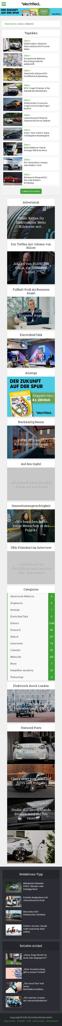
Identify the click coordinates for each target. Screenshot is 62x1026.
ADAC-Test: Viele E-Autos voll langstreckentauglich (36, 134)
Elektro (27, 40)
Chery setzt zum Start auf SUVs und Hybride (31, 781)
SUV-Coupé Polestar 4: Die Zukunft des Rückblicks (37, 89)
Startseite (10, 23)
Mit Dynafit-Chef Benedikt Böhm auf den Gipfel (31, 484)
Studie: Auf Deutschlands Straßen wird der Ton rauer (31, 814)
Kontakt (21, 1020)
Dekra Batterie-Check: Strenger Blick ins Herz (35, 149)
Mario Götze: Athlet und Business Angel (31, 313)
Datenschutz (39, 1020)
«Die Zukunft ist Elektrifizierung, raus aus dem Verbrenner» (31, 567)
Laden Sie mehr (31, 191)
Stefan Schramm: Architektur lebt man (31, 442)
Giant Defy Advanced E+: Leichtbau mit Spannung (36, 75)
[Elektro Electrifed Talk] (31, 352)
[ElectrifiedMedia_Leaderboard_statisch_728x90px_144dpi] (31, 11)
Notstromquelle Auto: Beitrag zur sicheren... (31, 847)
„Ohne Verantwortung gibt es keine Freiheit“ (34, 970)
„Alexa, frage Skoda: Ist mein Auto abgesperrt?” (35, 956)
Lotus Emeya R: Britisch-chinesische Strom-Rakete (37, 119)
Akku (21, 23)
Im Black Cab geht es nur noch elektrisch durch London (31, 708)
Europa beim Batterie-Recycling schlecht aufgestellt (35, 61)
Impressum (10, 1020)
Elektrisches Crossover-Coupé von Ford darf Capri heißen (36, 106)
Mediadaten (52, 1020)
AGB (29, 1020)
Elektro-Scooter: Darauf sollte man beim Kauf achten (35, 928)
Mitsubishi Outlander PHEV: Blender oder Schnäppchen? (33, 886)
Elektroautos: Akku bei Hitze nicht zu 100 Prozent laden (36, 46)
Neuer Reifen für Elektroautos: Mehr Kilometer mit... (31, 222)
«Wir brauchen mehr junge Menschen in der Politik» (31, 525)
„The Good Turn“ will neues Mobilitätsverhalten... (33, 986)
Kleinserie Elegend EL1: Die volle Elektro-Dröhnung (36, 180)
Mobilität (31, 699)
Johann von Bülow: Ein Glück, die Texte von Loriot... (31, 268)
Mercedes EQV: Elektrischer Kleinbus (34, 913)
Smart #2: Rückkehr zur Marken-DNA (31, 748)
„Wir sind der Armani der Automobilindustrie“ (35, 999)
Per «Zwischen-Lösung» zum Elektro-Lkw (36, 164)
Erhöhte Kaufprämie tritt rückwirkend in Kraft (35, 899)
